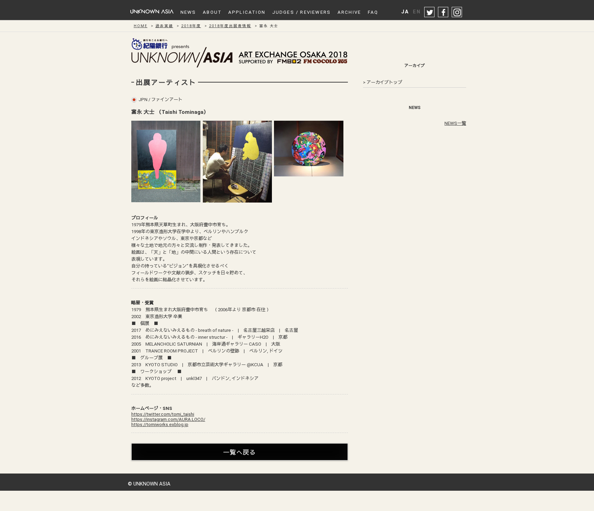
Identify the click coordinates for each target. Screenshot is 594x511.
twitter (430, 12)
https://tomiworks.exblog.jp (159, 424)
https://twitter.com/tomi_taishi (162, 414)
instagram (457, 12)
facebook (443, 12)
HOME (140, 26)
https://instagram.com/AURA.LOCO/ (168, 419)
